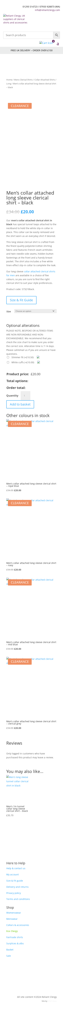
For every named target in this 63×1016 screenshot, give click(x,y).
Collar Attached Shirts (44, 79)
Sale (8, 955)
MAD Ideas (52, 1001)
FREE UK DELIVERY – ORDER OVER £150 (31, 50)
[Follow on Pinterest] (28, 965)
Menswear (12, 918)
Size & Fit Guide (21, 300)
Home (9, 79)
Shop (10, 907)
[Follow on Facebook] (21, 965)
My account (12, 874)
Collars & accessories (17, 925)
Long (8, 83)
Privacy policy (13, 893)
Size (8, 311)
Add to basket (20, 404)
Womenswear (13, 912)
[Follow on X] (41, 965)
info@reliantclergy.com (47, 10)
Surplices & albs (15, 943)
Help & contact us (15, 868)
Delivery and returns (17, 886)
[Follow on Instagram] (34, 965)
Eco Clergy (12, 931)
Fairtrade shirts (14, 937)
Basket (9, 949)
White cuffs (22, 362)
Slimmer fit (22, 357)
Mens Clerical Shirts (23, 79)
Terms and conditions (18, 899)
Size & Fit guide (14, 880)
